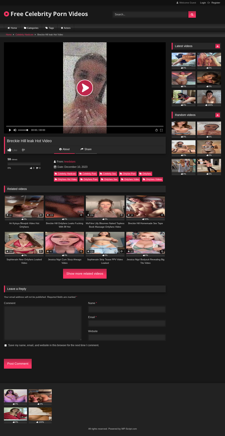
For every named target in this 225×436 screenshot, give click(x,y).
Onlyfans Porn (90, 179)
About (66, 149)
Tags (51, 28)
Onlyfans (147, 173)
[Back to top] (214, 426)
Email (92, 317)
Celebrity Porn (89, 173)
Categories (32, 28)
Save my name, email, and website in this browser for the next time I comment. (53, 345)
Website (93, 331)
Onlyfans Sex (110, 179)
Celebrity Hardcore (24, 34)
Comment (9, 303)
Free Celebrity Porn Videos (48, 14)
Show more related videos (84, 273)
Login (203, 2)
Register (215, 2)
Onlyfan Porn (129, 173)
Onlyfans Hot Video (67, 179)
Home (14, 28)
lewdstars (69, 161)
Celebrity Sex (109, 173)
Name (92, 303)
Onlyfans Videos (154, 179)
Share (88, 149)
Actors (67, 28)
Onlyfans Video (131, 179)
